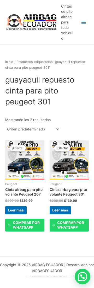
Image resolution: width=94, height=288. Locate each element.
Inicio (9, 62)
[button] (82, 276)
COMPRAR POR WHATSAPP (26, 225)
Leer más (16, 210)
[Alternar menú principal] (84, 22)
